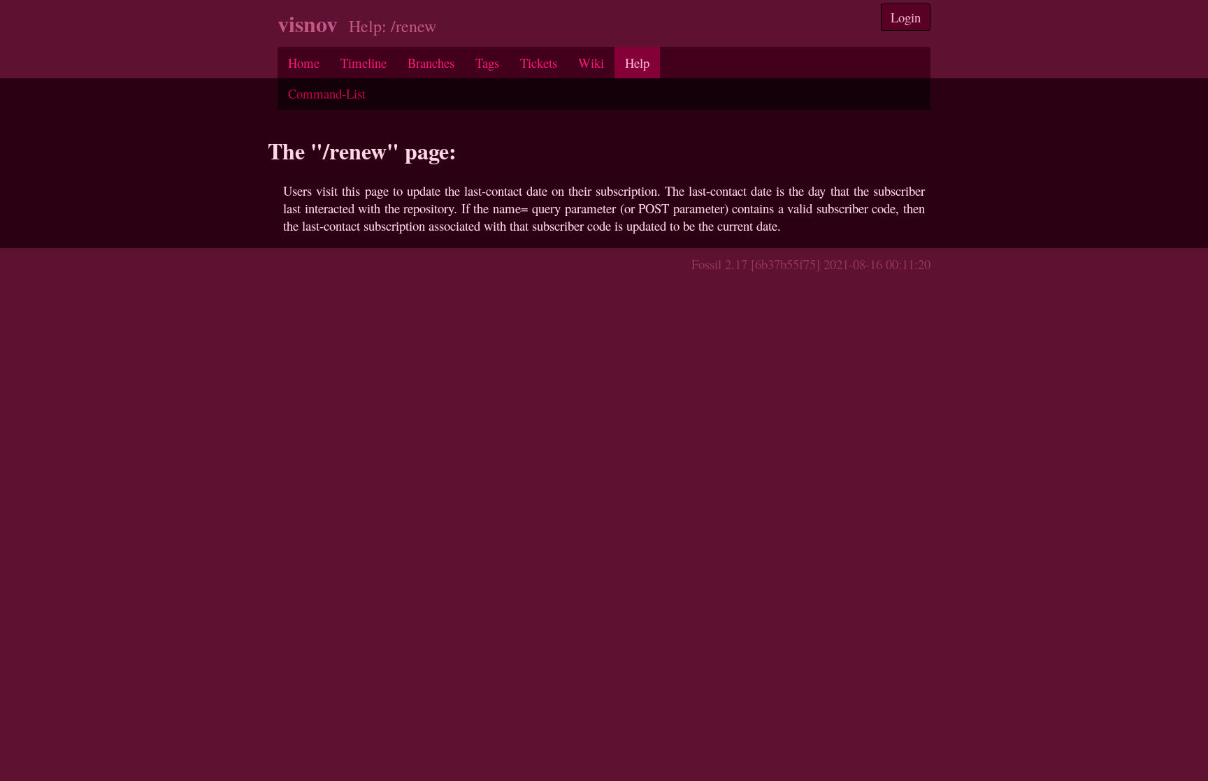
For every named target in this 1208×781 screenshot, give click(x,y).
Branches (431, 62)
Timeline (363, 62)
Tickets (538, 62)
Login (906, 17)
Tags (487, 62)
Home (303, 62)
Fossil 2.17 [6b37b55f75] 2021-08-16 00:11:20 (810, 264)
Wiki (591, 62)
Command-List (327, 93)
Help (637, 62)
